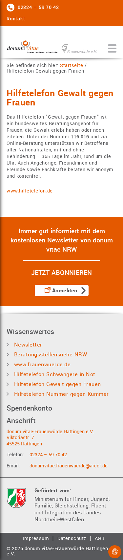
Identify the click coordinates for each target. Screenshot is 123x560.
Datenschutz (71, 538)
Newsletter (27, 344)
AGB (100, 538)
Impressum (36, 538)
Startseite (71, 66)
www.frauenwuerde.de (41, 364)
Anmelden (64, 291)
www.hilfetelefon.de (30, 191)
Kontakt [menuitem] (16, 18)
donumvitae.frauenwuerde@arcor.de (69, 465)
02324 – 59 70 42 (48, 454)
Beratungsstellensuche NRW (49, 354)
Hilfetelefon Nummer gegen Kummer (60, 394)
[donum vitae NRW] (52, 43)
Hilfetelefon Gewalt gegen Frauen (45, 71)
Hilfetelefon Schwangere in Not (53, 374)
